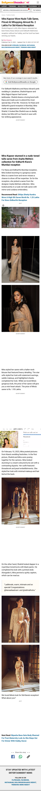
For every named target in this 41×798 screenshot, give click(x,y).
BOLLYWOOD (22, 6)
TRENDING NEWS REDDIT (28, 47)
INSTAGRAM (31, 45)
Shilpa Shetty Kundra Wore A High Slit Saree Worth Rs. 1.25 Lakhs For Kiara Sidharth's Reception (20, 197)
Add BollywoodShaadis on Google (22, 82)
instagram (9, 782)
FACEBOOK (22, 45)
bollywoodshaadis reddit (25, 782)
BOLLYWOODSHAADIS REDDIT (11, 47)
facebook (25, 780)
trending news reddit (20, 785)
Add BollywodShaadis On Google (15, 10)
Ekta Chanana (7, 40)
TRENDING (12, 6)
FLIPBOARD (15, 45)
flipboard (16, 780)
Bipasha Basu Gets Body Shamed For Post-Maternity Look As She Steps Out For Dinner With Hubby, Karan (20, 738)
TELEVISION (32, 6)
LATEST (4, 6)
